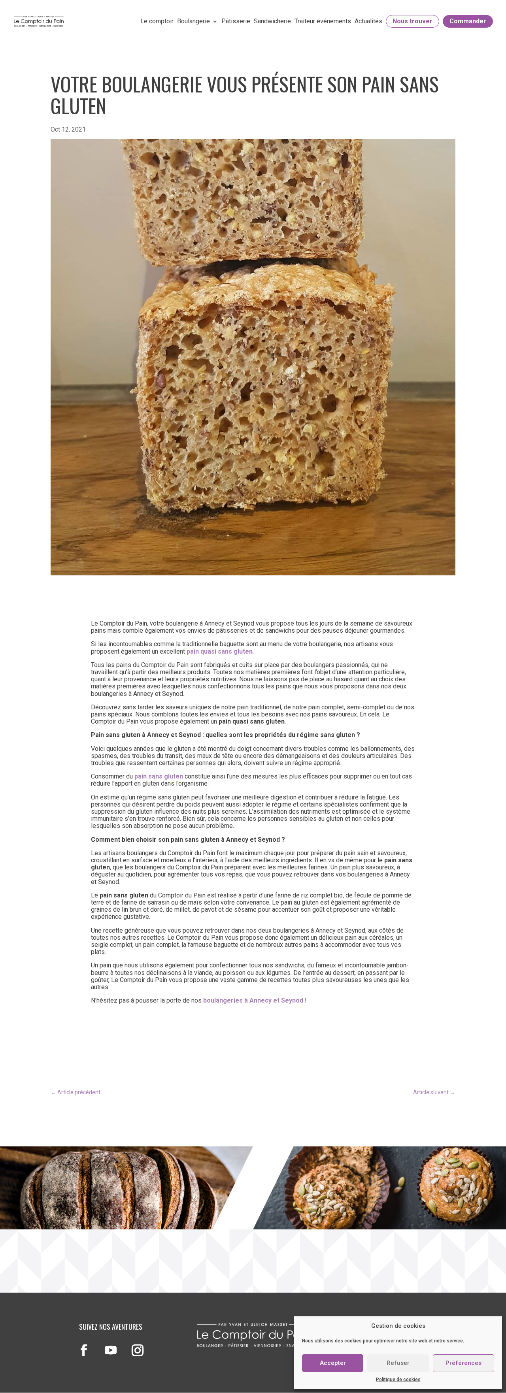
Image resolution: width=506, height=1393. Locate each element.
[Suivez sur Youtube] (111, 1350)
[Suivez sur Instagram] (137, 1350)
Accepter (333, 1363)
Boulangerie (193, 21)
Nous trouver (412, 21)
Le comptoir (157, 21)
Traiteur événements (323, 21)
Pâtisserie (235, 21)
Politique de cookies (398, 1379)
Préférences (463, 1363)
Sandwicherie (272, 21)
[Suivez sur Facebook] (84, 1350)
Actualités (368, 21)
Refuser (398, 1363)
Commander (467, 21)
